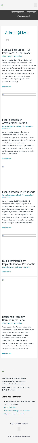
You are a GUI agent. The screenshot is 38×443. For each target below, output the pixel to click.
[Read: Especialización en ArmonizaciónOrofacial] (19, 104)
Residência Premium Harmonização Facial (13, 318)
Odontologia (6, 267)
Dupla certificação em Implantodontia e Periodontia (18, 262)
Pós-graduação (7, 56)
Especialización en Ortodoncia (18, 192)
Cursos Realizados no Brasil (11, 126)
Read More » (6, 86)
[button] (35, 5)
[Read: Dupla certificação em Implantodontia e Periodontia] (19, 246)
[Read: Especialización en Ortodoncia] (19, 177)
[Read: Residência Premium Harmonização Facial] (19, 296)
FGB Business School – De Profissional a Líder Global (16, 51)
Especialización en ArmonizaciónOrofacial (15, 121)
